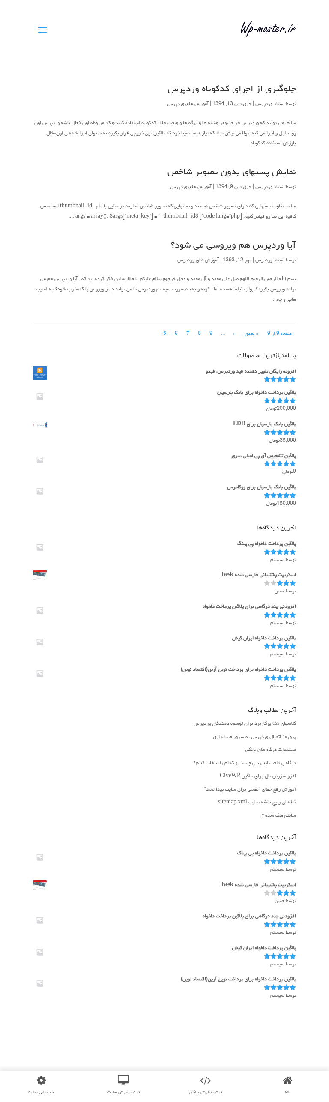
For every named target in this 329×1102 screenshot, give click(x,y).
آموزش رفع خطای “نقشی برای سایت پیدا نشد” (250, 789)
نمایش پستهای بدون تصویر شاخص (231, 171)
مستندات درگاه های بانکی (270, 749)
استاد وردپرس (269, 103)
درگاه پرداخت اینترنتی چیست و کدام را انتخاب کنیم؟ (245, 763)
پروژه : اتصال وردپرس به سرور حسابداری (254, 736)
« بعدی (252, 333)
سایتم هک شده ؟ (279, 815)
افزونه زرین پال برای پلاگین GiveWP (258, 776)
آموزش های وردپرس (188, 103)
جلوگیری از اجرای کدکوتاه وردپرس (231, 88)
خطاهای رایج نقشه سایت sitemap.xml (257, 802)
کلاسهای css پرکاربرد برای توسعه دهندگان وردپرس (245, 723)
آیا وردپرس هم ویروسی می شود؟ (233, 245)
